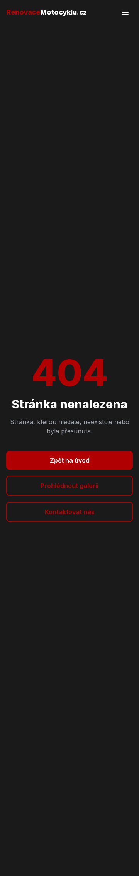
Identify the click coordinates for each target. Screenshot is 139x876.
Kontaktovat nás (70, 512)
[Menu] (125, 12)
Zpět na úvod (70, 460)
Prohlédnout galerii (69, 486)
